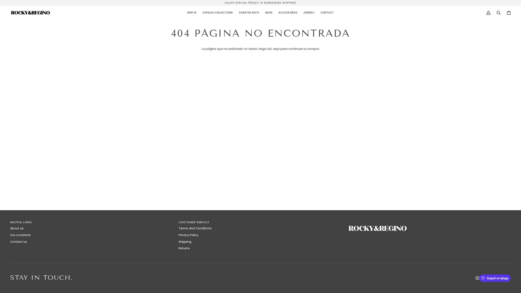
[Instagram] (477, 278)
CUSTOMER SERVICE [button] (194, 222)
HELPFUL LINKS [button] (21, 222)
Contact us (18, 242)
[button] (217, 13)
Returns (184, 248)
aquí (276, 49)
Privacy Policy (188, 235)
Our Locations (20, 235)
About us (17, 228)
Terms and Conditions (195, 228)
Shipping (185, 242)
